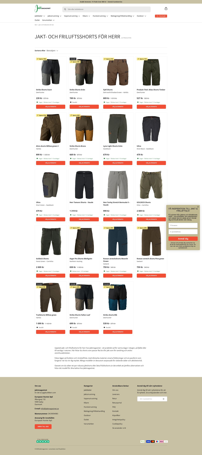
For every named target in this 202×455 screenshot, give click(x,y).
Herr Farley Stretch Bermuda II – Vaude (116, 203)
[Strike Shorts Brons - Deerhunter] (84, 128)
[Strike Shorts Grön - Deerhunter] (84, 72)
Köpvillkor (116, 415)
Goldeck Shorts (42, 258)
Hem (36, 24)
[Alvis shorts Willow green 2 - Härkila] (50, 128)
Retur (114, 398)
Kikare (85, 16)
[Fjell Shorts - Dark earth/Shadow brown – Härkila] (117, 72)
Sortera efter (40, 50)
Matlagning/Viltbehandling (121, 16)
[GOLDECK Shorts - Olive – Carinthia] (151, 185)
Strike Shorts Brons (78, 146)
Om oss (115, 390)
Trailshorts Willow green (46, 315)
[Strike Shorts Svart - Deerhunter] (50, 72)
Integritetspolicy (118, 419)
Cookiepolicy (117, 424)
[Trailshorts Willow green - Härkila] (50, 297)
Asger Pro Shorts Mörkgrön (81, 258)
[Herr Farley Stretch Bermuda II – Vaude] (117, 185)
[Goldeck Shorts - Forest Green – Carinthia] (50, 241)
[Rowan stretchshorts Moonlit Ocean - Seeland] (117, 241)
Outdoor (140, 16)
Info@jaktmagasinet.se (50, 408)
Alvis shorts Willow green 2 (47, 146)
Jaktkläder (39, 16)
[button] (166, 8)
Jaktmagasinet (43, 449)
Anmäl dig (183, 238)
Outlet (37, 20)
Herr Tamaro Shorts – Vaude (81, 202)
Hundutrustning (99, 16)
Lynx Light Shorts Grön (112, 146)
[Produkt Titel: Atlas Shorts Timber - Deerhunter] (151, 72)
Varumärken (47, 20)
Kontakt (115, 411)
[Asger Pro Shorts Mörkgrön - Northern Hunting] (84, 241)
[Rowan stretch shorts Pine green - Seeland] (151, 241)
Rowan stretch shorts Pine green (150, 258)
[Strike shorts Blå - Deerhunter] (117, 297)
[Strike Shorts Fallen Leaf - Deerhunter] (84, 297)
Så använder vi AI (119, 428)
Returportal (117, 403)
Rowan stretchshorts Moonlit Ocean (115, 259)
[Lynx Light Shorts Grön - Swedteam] (117, 128)
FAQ (114, 407)
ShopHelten (62, 449)
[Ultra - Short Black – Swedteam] (151, 128)
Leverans (116, 394)
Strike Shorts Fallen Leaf (80, 315)
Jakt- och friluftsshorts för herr (46, 24)
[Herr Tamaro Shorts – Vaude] (84, 185)
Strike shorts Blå (110, 315)
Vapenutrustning (71, 16)
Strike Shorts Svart (44, 90)
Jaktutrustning (53, 16)
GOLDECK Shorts (144, 202)
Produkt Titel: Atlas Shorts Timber (151, 90)
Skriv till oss (43, 426)
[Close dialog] (198, 207)
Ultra (139, 146)
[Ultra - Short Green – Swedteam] (50, 185)
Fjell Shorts (108, 90)
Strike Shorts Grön (77, 90)
